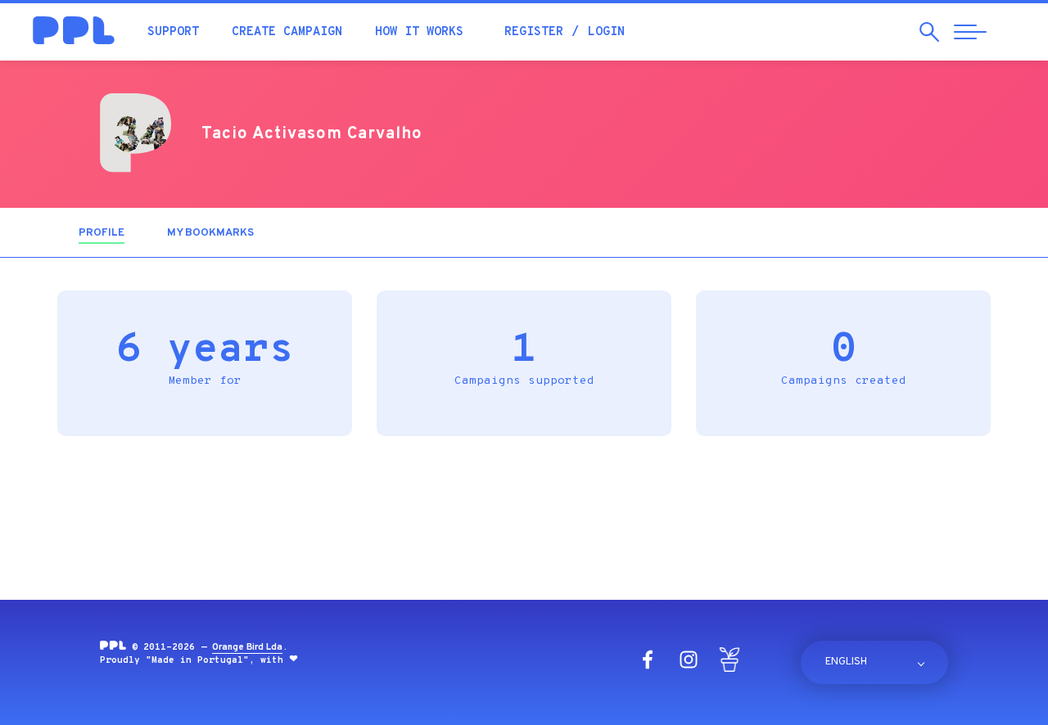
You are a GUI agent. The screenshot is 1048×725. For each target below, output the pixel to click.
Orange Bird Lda (247, 647)
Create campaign (287, 32)
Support (173, 32)
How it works (419, 32)
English (846, 662)
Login (606, 32)
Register (533, 32)
